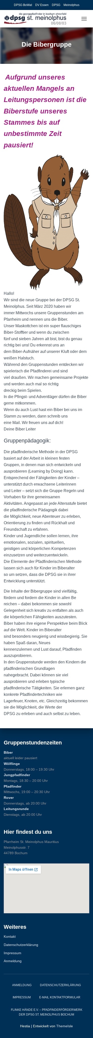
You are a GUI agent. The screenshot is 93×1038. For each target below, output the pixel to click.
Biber (8, 752)
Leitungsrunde (16, 809)
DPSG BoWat (23, 5)
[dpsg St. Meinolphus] (37, 18)
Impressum (12, 953)
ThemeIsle (64, 1026)
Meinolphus (71, 5)
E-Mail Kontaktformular (59, 997)
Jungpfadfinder (17, 775)
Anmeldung (13, 961)
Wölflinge (12, 764)
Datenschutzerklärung (21, 945)
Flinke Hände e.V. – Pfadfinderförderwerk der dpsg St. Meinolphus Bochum (46, 1012)
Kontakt (10, 936)
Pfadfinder (12, 786)
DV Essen (42, 5)
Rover (9, 798)
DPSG (56, 5)
